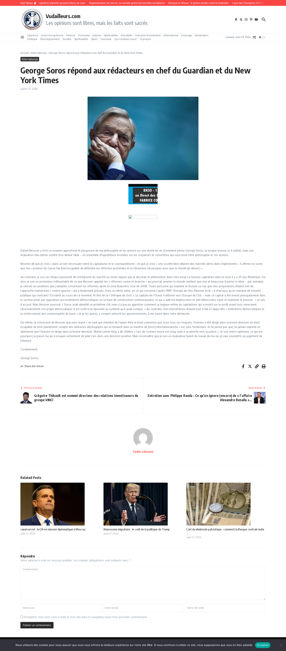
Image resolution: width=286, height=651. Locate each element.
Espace (97, 35)
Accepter (262, 645)
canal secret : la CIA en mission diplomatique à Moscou (52, 529)
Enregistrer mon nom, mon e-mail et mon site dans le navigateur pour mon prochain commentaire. (86, 617)
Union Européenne (52, 35)
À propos (145, 39)
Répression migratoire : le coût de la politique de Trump (137, 529)
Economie (84, 35)
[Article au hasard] (254, 37)
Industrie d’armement (148, 35)
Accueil (24, 52)
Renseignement (50, 39)
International (170, 35)
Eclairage (186, 35)
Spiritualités (111, 35)
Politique (32, 39)
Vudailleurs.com (63, 16)
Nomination (201, 35)
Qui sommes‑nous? (125, 39)
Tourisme (105, 39)
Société (66, 39)
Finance (70, 35)
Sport (94, 39)
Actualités (126, 35)
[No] (281, 645)
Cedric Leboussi (143, 451)
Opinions (32, 35)
